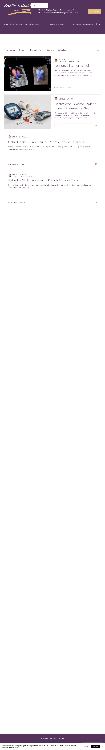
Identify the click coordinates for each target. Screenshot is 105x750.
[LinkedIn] (100, 24)
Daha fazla (63, 50)
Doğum (50, 50)
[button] (98, 50)
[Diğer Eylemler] (96, 60)
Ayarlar (86, 746)
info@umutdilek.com (57, 24)
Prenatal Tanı (36, 50)
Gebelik (22, 50)
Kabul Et (95, 746)
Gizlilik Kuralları (13, 747)
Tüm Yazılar (9, 50)
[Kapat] (102, 746)
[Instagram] (97, 24)
